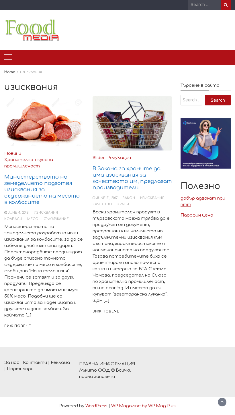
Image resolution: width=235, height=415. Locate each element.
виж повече (17, 326)
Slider (99, 157)
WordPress (96, 406)
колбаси (13, 219)
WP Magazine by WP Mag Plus (143, 406)
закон (129, 198)
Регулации (119, 157)
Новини (12, 153)
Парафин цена (197, 215)
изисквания (46, 213)
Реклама (60, 362)
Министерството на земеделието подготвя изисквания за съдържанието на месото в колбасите (42, 189)
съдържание (56, 219)
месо (32, 219)
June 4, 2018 (18, 213)
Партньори (20, 368)
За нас (11, 362)
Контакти (35, 362)
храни (123, 204)
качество (102, 204)
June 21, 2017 (106, 198)
